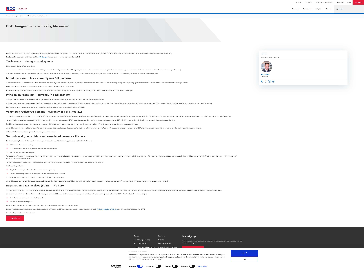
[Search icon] (337, 9)
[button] (358, 2)
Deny (244, 259)
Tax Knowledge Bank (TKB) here (107, 209)
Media (349, 2)
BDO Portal (340, 2)
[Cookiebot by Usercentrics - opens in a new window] (116, 266)
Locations (298, 2)
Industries (306, 9)
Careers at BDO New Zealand (324, 2)
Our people (308, 2)
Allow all (244, 253)
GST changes (42, 57)
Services (294, 9)
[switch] (158, 266)
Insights (318, 9)
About (327, 9)
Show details (202, 266)
